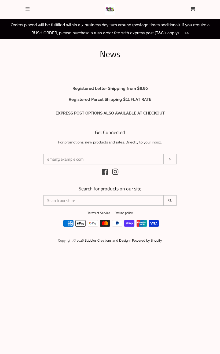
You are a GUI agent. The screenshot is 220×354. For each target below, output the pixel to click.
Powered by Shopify (147, 240)
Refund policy (124, 212)
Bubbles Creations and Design (107, 240)
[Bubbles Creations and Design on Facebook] (105, 173)
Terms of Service (98, 212)
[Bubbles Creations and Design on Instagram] (115, 173)
